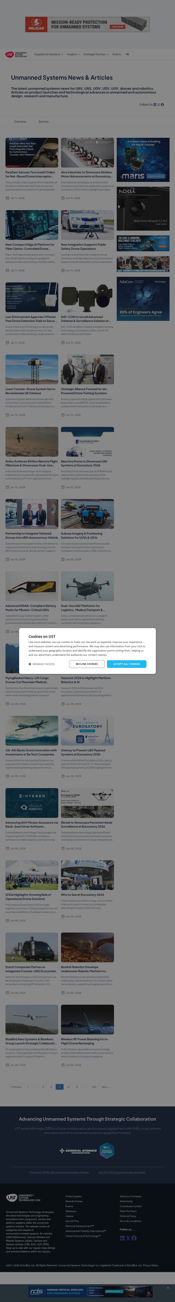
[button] (42, 664)
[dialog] (87, 651)
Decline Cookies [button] (87, 664)
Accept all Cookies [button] (126, 664)
